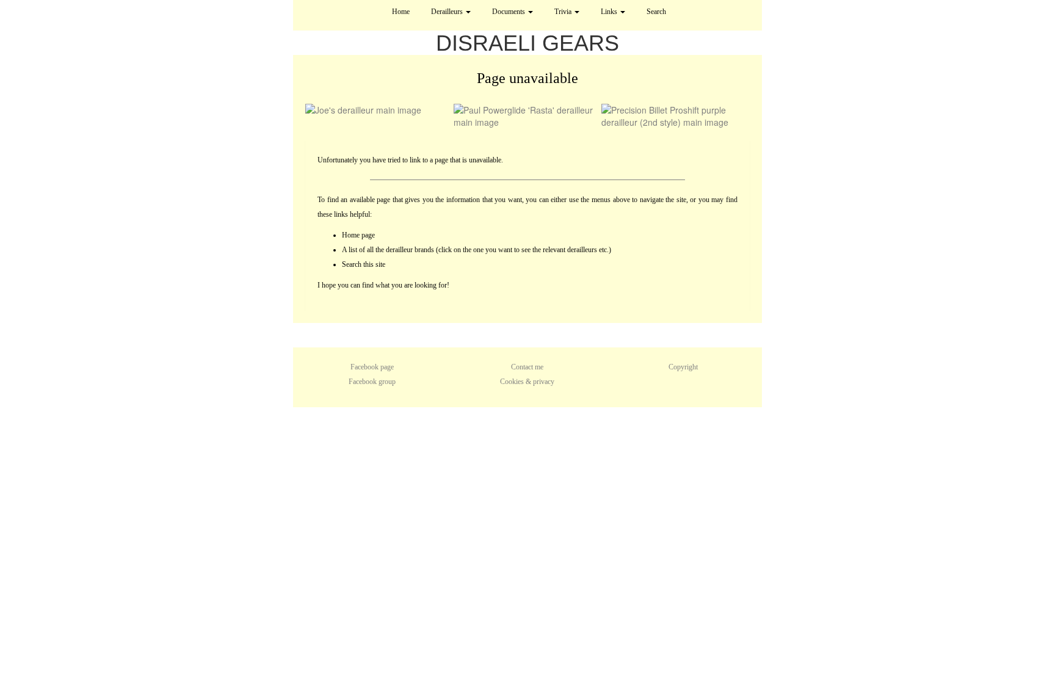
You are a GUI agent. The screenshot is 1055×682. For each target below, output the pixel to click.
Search (656, 11)
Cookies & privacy (527, 381)
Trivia (563, 11)
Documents (509, 11)
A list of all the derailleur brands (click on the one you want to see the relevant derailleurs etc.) (476, 249)
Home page (358, 235)
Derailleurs (448, 11)
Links (610, 11)
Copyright (683, 367)
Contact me (527, 367)
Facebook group (372, 381)
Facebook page (372, 367)
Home (401, 11)
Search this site (363, 264)
